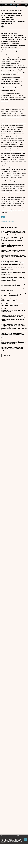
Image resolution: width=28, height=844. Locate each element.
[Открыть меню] (26, 2)
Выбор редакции (5, 6)
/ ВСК (21, 10)
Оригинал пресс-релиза (7, 221)
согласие (5, 839)
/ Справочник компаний (14, 10)
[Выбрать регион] (17, 1)
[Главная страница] (1, 1)
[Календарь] (11, 1)
